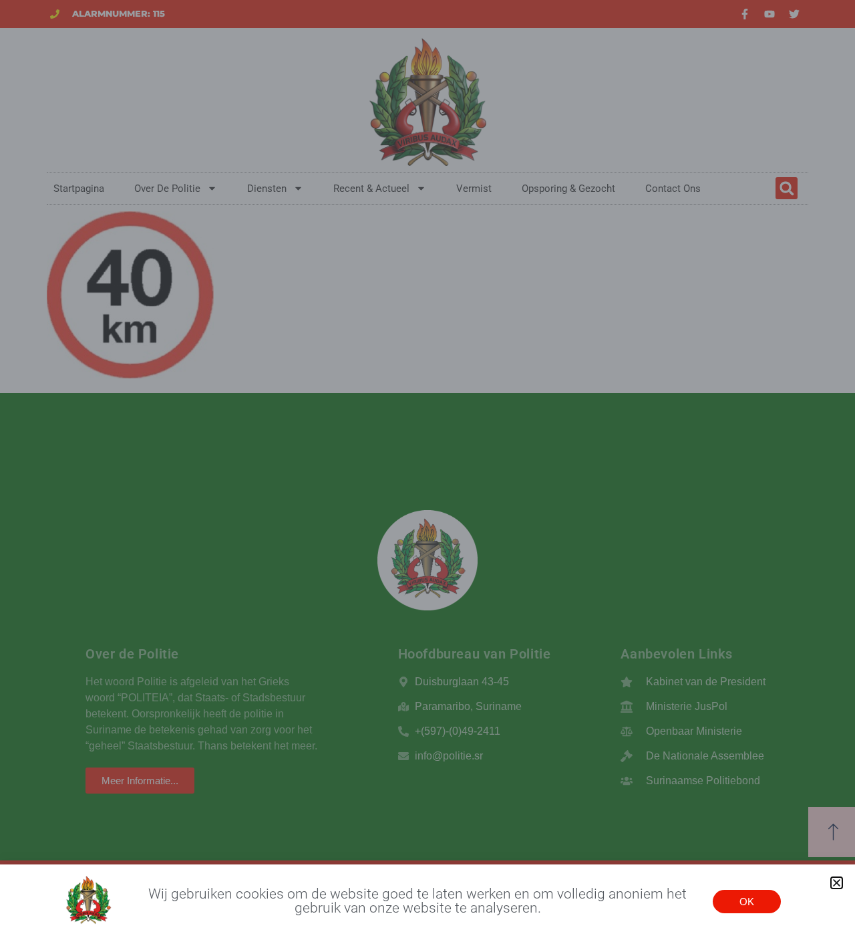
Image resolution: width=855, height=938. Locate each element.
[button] (837, 883)
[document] (427, 469)
